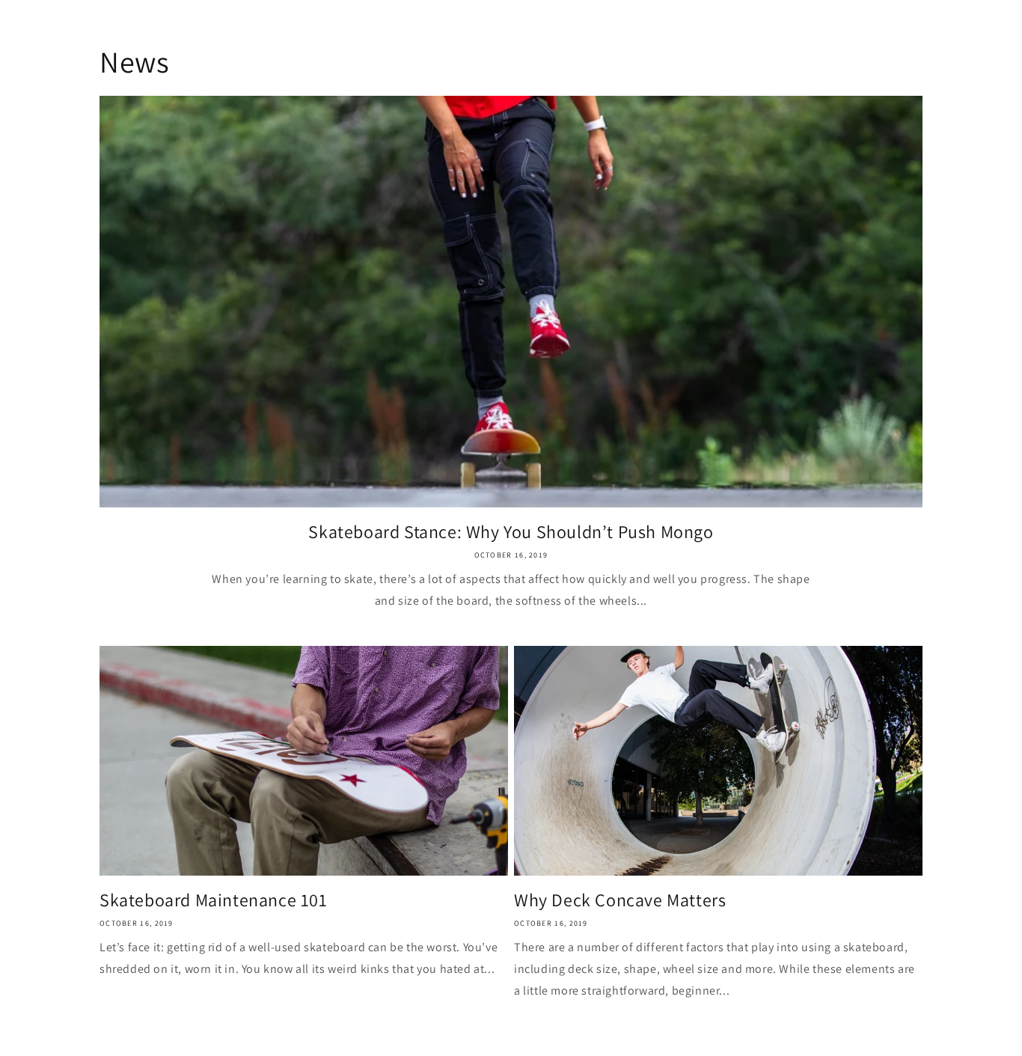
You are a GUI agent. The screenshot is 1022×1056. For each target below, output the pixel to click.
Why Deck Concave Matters (620, 900)
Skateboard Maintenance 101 (214, 900)
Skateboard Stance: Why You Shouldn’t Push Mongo (510, 531)
